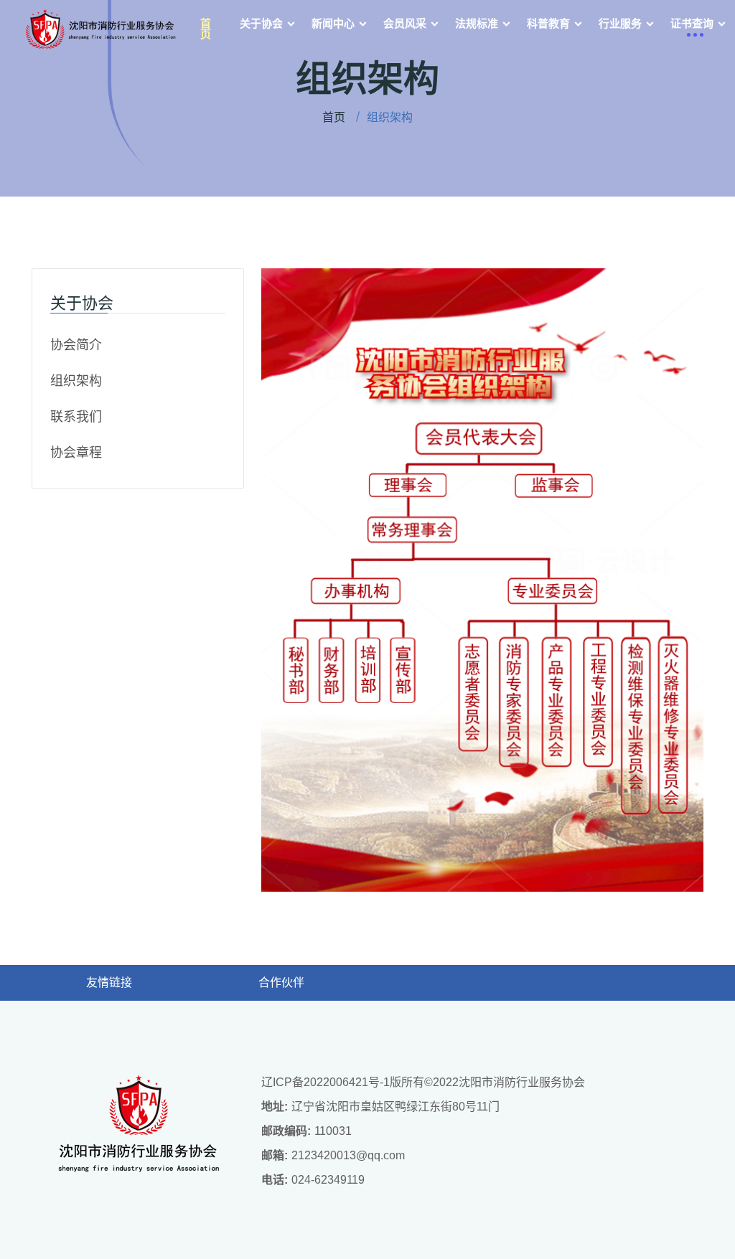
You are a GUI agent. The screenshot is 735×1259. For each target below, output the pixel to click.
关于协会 (261, 23)
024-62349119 (328, 1180)
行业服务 (620, 23)
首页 (205, 28)
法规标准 (476, 23)
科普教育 (548, 23)
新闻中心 (333, 23)
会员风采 (404, 23)
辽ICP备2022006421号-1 (325, 1082)
